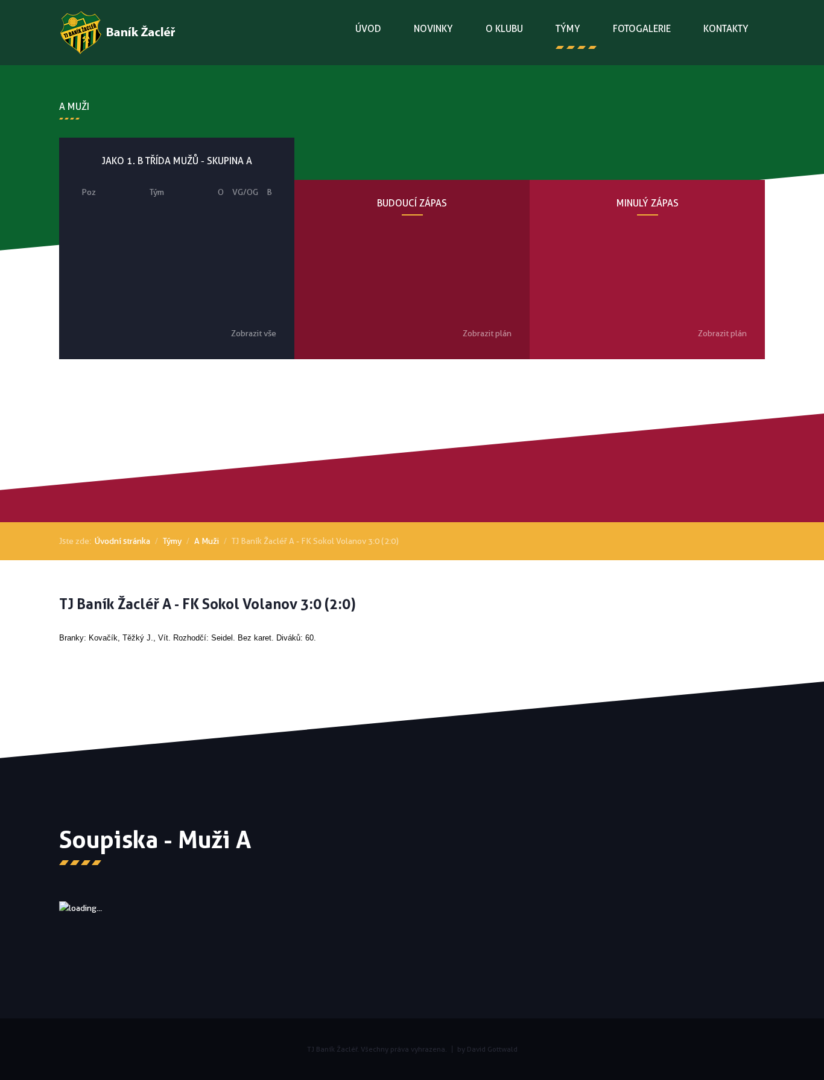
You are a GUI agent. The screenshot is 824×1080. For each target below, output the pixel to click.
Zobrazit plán (487, 333)
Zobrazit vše (253, 333)
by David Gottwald (487, 1048)
